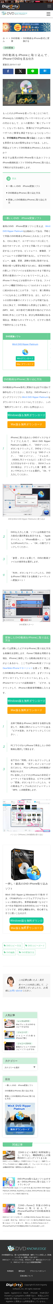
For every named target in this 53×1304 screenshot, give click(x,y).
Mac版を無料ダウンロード (26, 424)
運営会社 (21, 1271)
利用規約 (10, 1271)
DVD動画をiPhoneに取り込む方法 (24, 192)
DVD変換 (9, 47)
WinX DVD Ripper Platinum (25, 344)
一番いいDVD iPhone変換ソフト (24, 186)
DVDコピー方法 (13, 945)
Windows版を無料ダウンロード (26, 415)
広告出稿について (26, 1276)
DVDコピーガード (36, 945)
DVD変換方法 (28, 952)
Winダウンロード (25, 358)
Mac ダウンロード (25, 364)
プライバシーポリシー (38, 1271)
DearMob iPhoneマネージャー (18, 668)
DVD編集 (10, 952)
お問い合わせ (16, 990)
